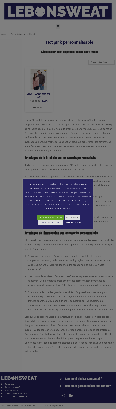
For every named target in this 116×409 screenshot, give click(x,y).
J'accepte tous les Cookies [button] (50, 217)
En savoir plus (73, 222)
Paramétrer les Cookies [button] (50, 222)
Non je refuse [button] (72, 217)
